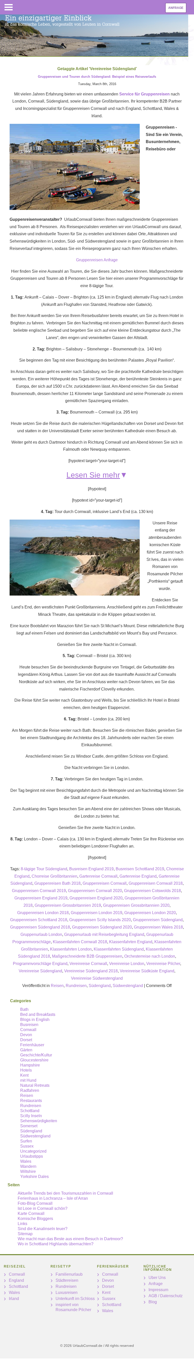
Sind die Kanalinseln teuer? (42, 1229)
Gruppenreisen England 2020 (96, 898)
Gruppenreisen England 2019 (40, 898)
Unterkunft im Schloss (75, 1298)
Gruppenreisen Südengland (158, 920)
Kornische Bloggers (35, 1218)
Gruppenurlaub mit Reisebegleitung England (104, 934)
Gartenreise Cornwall (98, 876)
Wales (25, 1161)
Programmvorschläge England (40, 963)
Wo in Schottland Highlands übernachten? (55, 1244)
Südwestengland (128, 985)
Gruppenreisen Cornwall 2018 (156, 883)
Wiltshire (28, 1171)
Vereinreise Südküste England (147, 971)
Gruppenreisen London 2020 (150, 913)
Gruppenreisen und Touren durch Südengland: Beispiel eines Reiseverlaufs (97, 76)
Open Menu (9, 7)
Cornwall (28, 1030)
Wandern (28, 1166)
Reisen (57, 985)
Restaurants (31, 1100)
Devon (26, 1035)
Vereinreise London (126, 963)
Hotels (26, 1070)
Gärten (26, 1050)
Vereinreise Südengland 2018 (91, 971)
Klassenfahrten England (130, 942)
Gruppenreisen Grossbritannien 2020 (136, 905)
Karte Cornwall (31, 1213)
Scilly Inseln (31, 1116)
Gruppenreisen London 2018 (43, 913)
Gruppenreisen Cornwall (105, 883)
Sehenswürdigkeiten (38, 1121)
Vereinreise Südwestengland (97, 978)
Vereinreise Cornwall (88, 963)
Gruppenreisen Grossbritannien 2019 (68, 905)
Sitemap (25, 1234)
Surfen (26, 1141)
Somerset (28, 1126)
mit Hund (28, 1080)
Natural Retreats (35, 1085)
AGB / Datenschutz (166, 1296)
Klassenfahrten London (71, 949)
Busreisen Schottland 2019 (140, 869)
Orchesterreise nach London (149, 956)
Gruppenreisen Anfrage (97, 260)
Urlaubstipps (31, 1156)
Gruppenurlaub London (41, 934)
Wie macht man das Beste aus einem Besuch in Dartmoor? (70, 1239)
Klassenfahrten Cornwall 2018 (80, 942)
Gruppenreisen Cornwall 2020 (95, 891)
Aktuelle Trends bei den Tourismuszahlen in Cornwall (65, 1193)
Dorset (26, 1040)
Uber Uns (157, 1277)
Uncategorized (33, 1151)
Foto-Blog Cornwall (35, 1203)
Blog (153, 1302)
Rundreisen (76, 985)
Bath (24, 1009)
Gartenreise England (138, 876)
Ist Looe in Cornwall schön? (42, 1208)
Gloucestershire (34, 1060)
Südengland (100, 985)
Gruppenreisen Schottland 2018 (38, 920)
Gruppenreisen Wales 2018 (158, 927)
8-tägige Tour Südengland (44, 869)
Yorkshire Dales (34, 1176)
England (16, 1280)
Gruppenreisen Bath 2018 (57, 883)
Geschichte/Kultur (36, 1055)
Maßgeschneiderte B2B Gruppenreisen (87, 956)
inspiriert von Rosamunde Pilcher (73, 1307)
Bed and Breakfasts (37, 1014)
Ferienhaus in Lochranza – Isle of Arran (53, 1198)
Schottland (29, 1111)
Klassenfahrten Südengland (119, 949)
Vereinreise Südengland (40, 971)
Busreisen (29, 1024)
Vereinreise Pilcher (163, 963)
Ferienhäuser (32, 1045)
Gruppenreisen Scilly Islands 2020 (100, 920)
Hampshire (30, 1065)
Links (22, 1223)
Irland (14, 1298)
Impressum (158, 1290)
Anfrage (175, 8)
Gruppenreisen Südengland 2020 (102, 927)
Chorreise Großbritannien (54, 876)
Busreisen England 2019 (91, 869)
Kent (24, 1075)
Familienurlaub (69, 1274)
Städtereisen (67, 1280)
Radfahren (29, 1090)
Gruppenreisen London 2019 (96, 913)
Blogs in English (35, 1019)
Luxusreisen (67, 1292)
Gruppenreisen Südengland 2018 (40, 927)
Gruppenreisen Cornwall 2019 (39, 891)
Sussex (27, 1146)
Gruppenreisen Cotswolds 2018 (152, 891)
